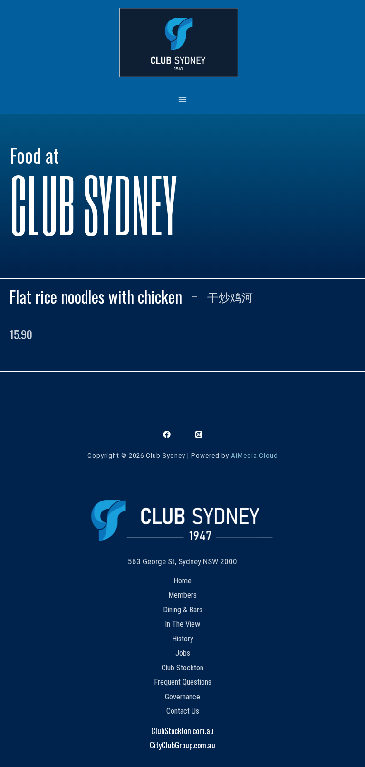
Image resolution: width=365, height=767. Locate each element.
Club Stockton (182, 667)
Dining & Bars (182, 609)
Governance (182, 696)
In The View (182, 624)
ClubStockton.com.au (182, 731)
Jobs (182, 653)
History (182, 638)
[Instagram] (198, 434)
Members (182, 595)
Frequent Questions (182, 682)
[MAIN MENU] (182, 99)
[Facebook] (166, 434)
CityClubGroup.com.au (182, 745)
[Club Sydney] (178, 42)
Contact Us (182, 711)
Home (182, 580)
